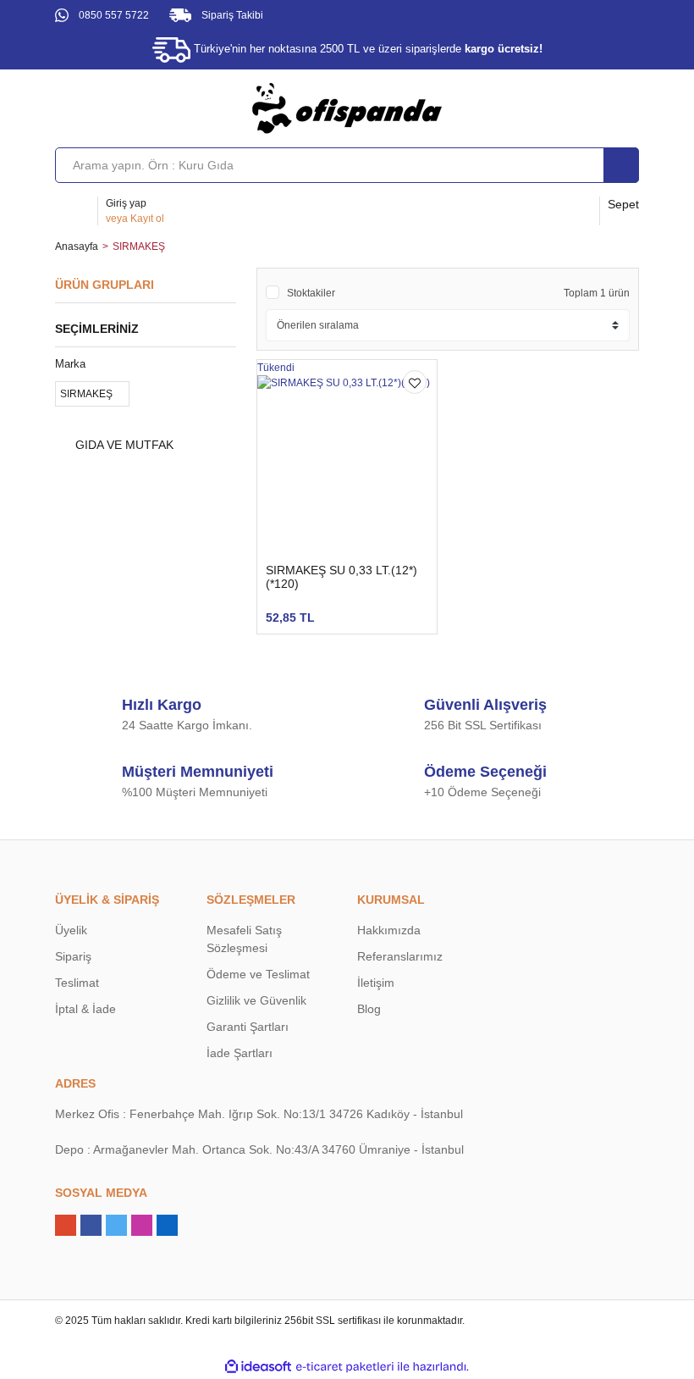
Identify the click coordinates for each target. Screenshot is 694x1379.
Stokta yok (370, 608)
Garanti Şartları (248, 1026)
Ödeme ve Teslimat (258, 974)
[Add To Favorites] (415, 382)
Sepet (623, 204)
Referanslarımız (400, 956)
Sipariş (73, 956)
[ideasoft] (258, 1367)
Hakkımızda (389, 930)
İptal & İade (85, 1009)
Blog (369, 1009)
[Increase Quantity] (285, 609)
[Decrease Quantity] (231, 609)
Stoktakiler (311, 293)
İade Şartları (240, 1053)
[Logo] (347, 108)
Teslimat (77, 982)
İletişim (375, 982)
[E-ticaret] (344, 1367)
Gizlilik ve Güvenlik (256, 1000)
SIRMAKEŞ (139, 246)
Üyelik (71, 930)
